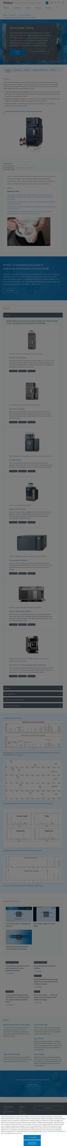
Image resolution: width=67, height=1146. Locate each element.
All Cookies (32, 1137)
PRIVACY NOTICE (53, 1131)
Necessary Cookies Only (32, 1143)
